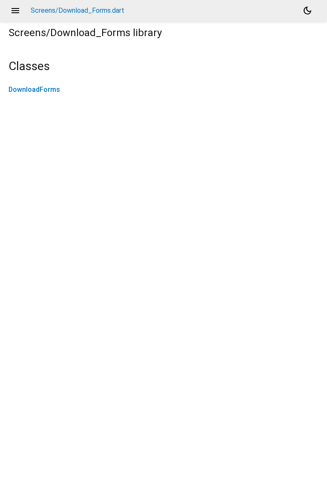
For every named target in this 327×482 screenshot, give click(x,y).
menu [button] (15, 11)
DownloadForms (34, 89)
